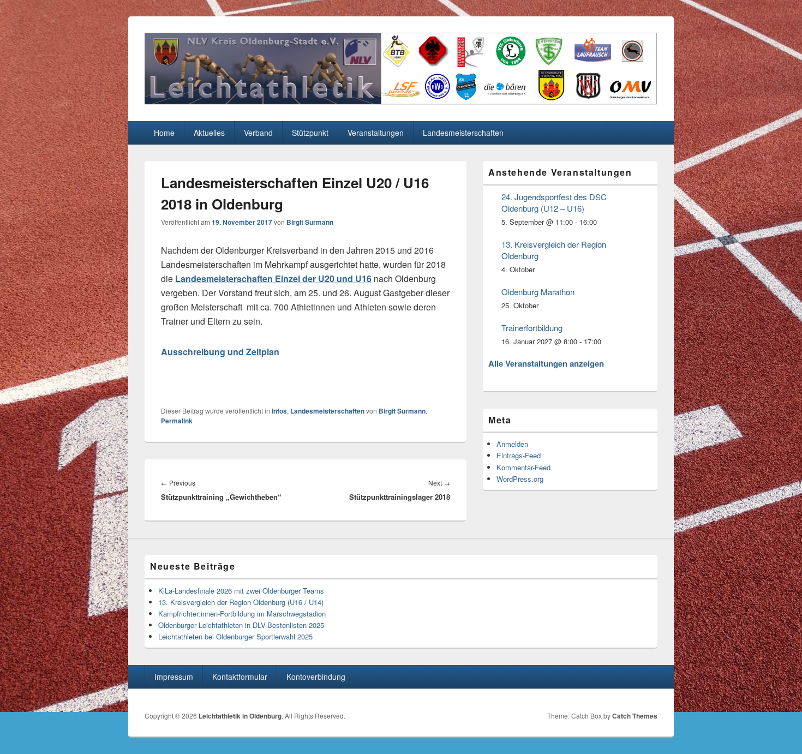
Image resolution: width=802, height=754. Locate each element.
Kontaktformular (239, 676)
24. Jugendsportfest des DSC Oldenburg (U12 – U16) (554, 202)
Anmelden (512, 444)
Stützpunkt (310, 132)
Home (164, 132)
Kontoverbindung (315, 676)
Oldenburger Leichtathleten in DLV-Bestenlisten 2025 (241, 625)
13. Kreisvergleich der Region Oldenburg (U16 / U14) (241, 602)
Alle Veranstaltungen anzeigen (546, 363)
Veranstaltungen (376, 132)
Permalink (177, 421)
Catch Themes (634, 716)
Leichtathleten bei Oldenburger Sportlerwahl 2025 (235, 636)
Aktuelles (209, 132)
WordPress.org (519, 479)
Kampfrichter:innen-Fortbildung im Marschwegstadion (242, 613)
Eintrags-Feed (518, 455)
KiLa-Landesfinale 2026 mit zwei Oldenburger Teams (241, 590)
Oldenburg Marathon (537, 291)
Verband (258, 132)
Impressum (173, 676)
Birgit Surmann (309, 222)
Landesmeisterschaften (463, 132)
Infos (279, 411)
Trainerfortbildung (531, 327)
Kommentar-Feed (523, 467)
